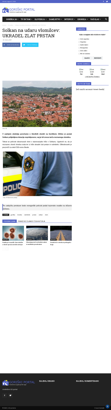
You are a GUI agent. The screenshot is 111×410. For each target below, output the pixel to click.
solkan (41, 215)
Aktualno (5, 239)
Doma (4, 25)
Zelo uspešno (84, 39)
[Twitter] (107, 1)
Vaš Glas (94, 19)
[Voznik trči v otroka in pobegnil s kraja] (61, 233)
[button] (106, 19)
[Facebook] (103, 1)
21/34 (81, 73)
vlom (46, 215)
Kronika (82, 19)
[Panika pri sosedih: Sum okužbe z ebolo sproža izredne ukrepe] (13, 233)
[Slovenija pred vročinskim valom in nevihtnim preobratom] (37, 233)
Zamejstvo (54, 19)
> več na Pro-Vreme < (92, 77)
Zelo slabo (83, 51)
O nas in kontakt (99, 408)
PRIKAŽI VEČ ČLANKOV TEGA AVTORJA (31, 221)
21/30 (103, 73)
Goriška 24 (11, 19)
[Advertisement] (37, 64)
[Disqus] (37, 285)
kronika (19, 215)
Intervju (68, 19)
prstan (34, 215)
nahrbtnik (27, 215)
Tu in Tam (25, 19)
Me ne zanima (85, 54)
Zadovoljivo (84, 45)
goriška (13, 215)
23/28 (92, 73)
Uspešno (83, 42)
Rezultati (97, 58)
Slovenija (40, 19)
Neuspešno (84, 48)
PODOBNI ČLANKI (9, 221)
